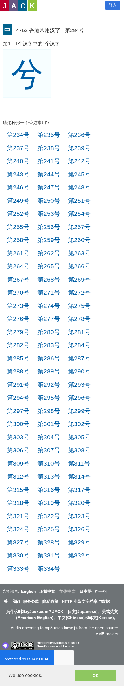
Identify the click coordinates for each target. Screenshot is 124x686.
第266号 (79, 266)
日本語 (86, 591)
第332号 (79, 555)
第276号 (18, 318)
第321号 (18, 516)
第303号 (18, 437)
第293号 (79, 384)
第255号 (18, 227)
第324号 (18, 529)
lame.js (71, 627)
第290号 (79, 371)
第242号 (79, 161)
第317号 (79, 489)
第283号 (48, 345)
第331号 (48, 555)
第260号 (79, 240)
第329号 (79, 542)
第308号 (79, 450)
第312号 (18, 476)
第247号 (48, 187)
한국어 (101, 591)
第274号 (48, 305)
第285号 (18, 358)
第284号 (79, 345)
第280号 (48, 332)
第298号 (48, 411)
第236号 (79, 134)
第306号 (18, 450)
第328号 (48, 542)
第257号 (79, 227)
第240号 (18, 161)
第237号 (18, 148)
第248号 (79, 187)
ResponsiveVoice (50, 642)
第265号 (48, 266)
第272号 (79, 292)
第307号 (48, 450)
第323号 (79, 516)
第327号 (18, 542)
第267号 (18, 279)
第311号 (79, 463)
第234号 (18, 134)
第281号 (79, 332)
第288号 (18, 371)
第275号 (79, 305)
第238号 (48, 148)
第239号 (79, 148)
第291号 (18, 384)
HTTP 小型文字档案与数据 (86, 601)
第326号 (79, 529)
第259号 (48, 240)
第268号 (48, 279)
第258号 (18, 240)
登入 (113, 5)
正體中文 (47, 591)
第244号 (48, 174)
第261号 (18, 253)
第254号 (79, 213)
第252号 (18, 213)
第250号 (48, 200)
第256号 (48, 227)
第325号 (48, 529)
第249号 (18, 200)
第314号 (79, 476)
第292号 (48, 384)
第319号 (48, 502)
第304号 (48, 437)
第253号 (48, 213)
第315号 (18, 489)
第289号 (48, 371)
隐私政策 (50, 601)
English (28, 591)
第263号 (79, 253)
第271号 (48, 292)
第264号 (18, 266)
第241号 (48, 161)
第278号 (79, 318)
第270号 (18, 292)
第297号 (18, 411)
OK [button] (96, 675)
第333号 (18, 568)
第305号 (79, 437)
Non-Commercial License (56, 646)
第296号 (79, 397)
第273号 (18, 305)
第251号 (79, 200)
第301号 (48, 424)
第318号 (18, 502)
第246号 (18, 187)
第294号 (18, 397)
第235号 (48, 134)
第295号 (48, 397)
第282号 (18, 345)
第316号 (48, 489)
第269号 (79, 279)
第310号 (48, 463)
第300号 (18, 424)
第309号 (18, 463)
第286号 (48, 358)
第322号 (48, 516)
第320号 (79, 502)
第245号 (79, 174)
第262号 (48, 253)
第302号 (79, 424)
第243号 (18, 174)
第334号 (48, 568)
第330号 (18, 555)
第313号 (48, 476)
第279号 (18, 332)
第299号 (79, 411)
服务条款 (31, 601)
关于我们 (12, 601)
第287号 (79, 358)
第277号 (48, 318)
